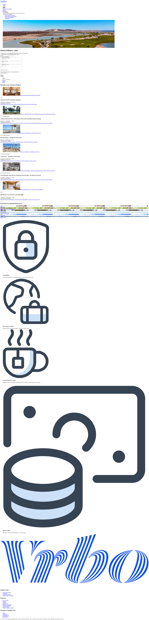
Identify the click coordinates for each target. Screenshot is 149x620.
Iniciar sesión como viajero (10, 15)
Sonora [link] (4, 80)
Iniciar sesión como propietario (10, 16)
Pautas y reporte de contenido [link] (8, 607)
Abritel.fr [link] (4, 613)
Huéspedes (2, 56)
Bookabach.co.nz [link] (6, 615)
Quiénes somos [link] (5, 600)
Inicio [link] (4, 78)
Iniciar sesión (5, 12)
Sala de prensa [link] (5, 603)
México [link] (4, 81)
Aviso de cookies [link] (6, 606)
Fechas (1, 55)
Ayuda (4, 9)
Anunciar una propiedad (7, 8)
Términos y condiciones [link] (7, 604)
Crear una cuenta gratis (9, 17)
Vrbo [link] (4, 612)
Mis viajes (5, 11)
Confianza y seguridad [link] (7, 594)
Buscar (2, 76)
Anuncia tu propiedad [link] (7, 592)
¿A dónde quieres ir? (4, 54)
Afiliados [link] (4, 602)
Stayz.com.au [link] (5, 617)
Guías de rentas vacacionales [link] (8, 595)
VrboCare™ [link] (5, 593)
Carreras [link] (4, 601)
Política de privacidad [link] (7, 605)
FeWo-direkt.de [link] (5, 614)
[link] (15, 18)
